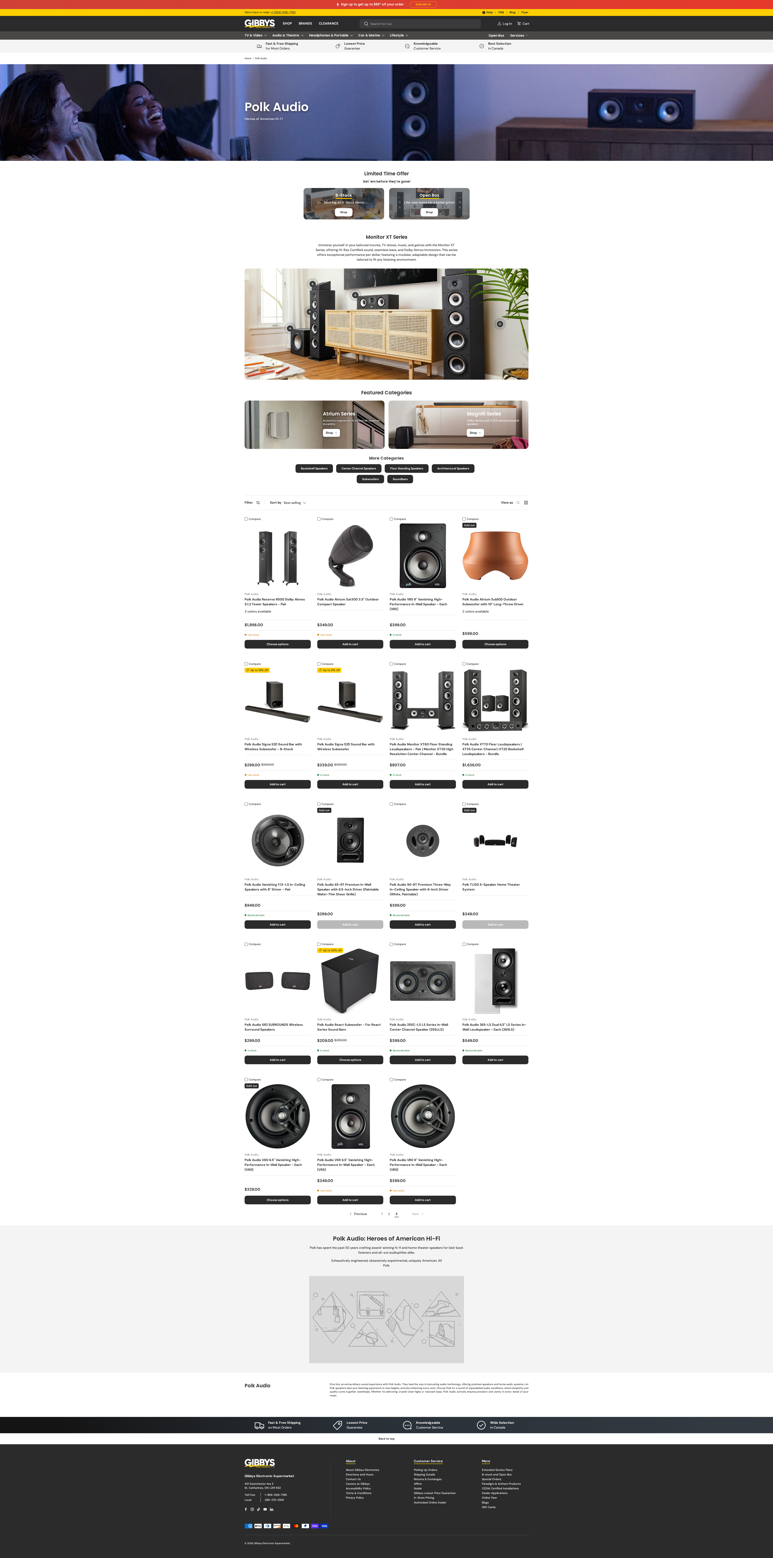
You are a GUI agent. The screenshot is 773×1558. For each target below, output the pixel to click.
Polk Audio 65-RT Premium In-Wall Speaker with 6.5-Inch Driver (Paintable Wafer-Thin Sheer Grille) (348, 889)
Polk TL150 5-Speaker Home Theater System (491, 887)
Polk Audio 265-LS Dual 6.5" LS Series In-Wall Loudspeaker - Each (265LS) (494, 1027)
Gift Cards (489, 1507)
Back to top (387, 1438)
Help (489, 12)
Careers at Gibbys (358, 1484)
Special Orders (491, 1479)
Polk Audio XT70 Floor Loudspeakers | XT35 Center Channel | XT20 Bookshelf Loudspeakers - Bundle (493, 749)
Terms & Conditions (358, 1493)
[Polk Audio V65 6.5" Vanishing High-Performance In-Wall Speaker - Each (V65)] (350, 1116)
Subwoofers (370, 479)
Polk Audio (261, 58)
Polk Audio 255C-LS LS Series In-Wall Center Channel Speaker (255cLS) (419, 1027)
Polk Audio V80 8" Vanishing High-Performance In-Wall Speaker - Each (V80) (418, 1165)
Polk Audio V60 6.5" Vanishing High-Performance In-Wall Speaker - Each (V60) (273, 1165)
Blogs (485, 1502)
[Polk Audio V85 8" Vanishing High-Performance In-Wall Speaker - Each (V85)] (423, 556)
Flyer (524, 12)
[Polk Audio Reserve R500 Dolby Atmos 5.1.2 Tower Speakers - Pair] (278, 556)
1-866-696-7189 (276, 1495)
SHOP (287, 23)
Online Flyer (489, 1498)
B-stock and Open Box (497, 1474)
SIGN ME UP (423, 4)
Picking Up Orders (425, 1470)
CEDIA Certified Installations (500, 1488)
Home (248, 58)
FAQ (501, 12)
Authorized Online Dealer (430, 1502)
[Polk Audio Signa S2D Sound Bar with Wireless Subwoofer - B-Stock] (278, 701)
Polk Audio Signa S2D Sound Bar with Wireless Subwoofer (346, 746)
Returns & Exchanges (428, 1479)
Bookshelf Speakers (314, 468)
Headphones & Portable (328, 35)
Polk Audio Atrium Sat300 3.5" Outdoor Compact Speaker (348, 601)
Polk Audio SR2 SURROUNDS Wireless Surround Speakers (274, 1027)
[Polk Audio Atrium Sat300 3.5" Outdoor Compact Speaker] (350, 556)
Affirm (418, 1484)
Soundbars (400, 479)
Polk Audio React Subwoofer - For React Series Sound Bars (349, 1027)
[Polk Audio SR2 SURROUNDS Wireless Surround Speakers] (278, 981)
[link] (418, 1214)
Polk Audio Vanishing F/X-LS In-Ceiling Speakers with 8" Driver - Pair (275, 887)
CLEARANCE (328, 23)
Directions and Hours (359, 1474)
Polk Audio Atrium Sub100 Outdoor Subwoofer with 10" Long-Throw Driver (493, 601)
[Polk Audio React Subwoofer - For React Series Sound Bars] (350, 981)
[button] (523, 23)
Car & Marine (369, 35)
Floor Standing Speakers (406, 468)
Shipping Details (424, 1474)
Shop (343, 212)
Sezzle (418, 1488)
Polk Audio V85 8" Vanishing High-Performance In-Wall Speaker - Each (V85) (418, 604)
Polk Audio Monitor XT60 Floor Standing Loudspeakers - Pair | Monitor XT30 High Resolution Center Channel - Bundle (421, 749)
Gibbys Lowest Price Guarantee (435, 1493)
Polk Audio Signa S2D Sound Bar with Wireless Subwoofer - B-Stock (273, 746)
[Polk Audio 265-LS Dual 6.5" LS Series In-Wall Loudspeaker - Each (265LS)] (495, 981)
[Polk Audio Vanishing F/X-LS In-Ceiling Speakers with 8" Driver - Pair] (278, 841)
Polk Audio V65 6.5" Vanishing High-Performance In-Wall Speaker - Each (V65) (346, 1165)
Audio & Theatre (285, 35)
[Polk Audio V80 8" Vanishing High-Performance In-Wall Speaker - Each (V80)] (423, 1116)
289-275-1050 (274, 1500)
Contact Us (353, 1479)
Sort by (275, 502)
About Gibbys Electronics (362, 1470)
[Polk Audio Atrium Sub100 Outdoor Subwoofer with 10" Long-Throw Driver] (495, 556)
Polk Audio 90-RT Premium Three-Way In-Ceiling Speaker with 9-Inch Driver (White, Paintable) (420, 889)
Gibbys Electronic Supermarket (272, 1543)
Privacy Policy (355, 1498)
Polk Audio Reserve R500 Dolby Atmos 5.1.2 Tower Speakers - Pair (275, 601)
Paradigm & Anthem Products (501, 1484)
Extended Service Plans (497, 1470)
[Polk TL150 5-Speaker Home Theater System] (495, 841)
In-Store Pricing (424, 1498)
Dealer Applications (494, 1493)
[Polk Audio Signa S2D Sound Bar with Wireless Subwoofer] (350, 701)
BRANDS (305, 23)
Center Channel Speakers (359, 468)
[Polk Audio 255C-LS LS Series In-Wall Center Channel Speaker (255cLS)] (423, 981)
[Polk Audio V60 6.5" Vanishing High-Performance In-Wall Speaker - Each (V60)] (278, 1116)
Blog (512, 12)
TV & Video (253, 35)
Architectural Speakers (453, 468)
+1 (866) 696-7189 (283, 12)
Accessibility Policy (358, 1488)
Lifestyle (397, 35)
